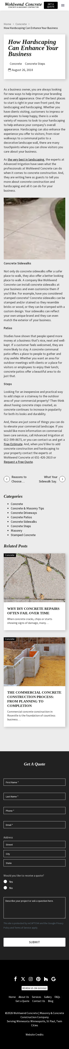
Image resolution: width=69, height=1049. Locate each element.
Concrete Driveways (24, 513)
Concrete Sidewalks (24, 522)
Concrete (21, 24)
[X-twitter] (23, 979)
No (11, 888)
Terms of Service (23, 927)
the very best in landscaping (26, 159)
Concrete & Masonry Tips (27, 508)
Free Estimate (13, 444)
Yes (11, 881)
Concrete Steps (35, 64)
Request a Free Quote (18, 462)
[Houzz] (46, 979)
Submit (34, 942)
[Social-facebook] (15, 979)
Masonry (16, 530)
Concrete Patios (21, 517)
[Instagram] (30, 979)
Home (7, 24)
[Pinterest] (38, 979)
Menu (62, 5)
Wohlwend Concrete (25, 1013)
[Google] (53, 979)
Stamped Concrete (23, 535)
